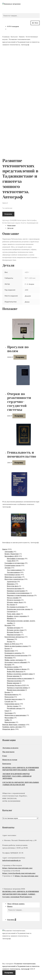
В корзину (8, 214)
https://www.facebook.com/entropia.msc (18, 873)
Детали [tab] (10, 228)
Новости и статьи (9, 760)
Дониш (27, 302)
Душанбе (28, 296)
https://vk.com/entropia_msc (26, 876)
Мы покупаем (8, 752)
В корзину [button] (20, 357)
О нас (4, 756)
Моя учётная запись (15, 904)
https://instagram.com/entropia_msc (17, 868)
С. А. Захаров (29, 284)
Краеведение (32, 223)
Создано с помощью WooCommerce (17, 897)
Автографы (31, 220)
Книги (21, 37)
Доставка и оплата (10, 748)
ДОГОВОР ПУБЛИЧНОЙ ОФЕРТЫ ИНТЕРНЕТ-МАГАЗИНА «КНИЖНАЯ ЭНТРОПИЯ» (16, 776)
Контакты (6, 764)
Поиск (9, 906)
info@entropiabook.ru (11, 860)
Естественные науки (11, 223)
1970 (26, 290)
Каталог (14, 37)
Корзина (11, 920)
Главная (5, 37)
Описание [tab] (11, 226)
